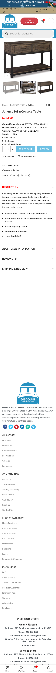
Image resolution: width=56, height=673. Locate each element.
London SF (7, 445)
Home (5, 105)
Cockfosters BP (9, 450)
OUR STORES (8, 435)
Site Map (6, 505)
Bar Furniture (8, 538)
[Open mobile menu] (51, 21)
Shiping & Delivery (10, 489)
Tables (31, 105)
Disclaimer (7, 608)
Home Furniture (9, 523)
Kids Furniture (9, 533)
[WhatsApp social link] (18, 8)
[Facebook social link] (3, 8)
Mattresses (7, 543)
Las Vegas (7, 466)
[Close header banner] (52, 3)
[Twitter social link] (7, 8)
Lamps (5, 554)
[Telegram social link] (4, 12)
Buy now (44, 149)
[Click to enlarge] (7, 76)
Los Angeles (8, 455)
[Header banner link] (23, 3)
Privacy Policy (8, 577)
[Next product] (52, 105)
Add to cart (25, 149)
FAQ (4, 572)
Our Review (7, 499)
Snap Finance (29, 21)
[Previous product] (46, 105)
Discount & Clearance (12, 559)
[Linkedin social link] (15, 8)
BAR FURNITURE (18, 105)
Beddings (6, 548)
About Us (6, 479)
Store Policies (8, 484)
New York (6, 440)
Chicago (6, 460)
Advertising (7, 603)
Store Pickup (8, 494)
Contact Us (7, 510)
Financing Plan (9, 592)
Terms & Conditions (11, 582)
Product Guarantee (11, 587)
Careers (6, 598)
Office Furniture (9, 528)
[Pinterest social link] (11, 8)
